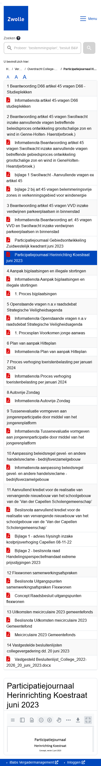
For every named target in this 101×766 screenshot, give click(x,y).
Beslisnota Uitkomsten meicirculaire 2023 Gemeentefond (46, 623)
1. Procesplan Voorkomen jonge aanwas (49, 333)
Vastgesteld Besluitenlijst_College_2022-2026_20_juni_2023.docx (46, 662)
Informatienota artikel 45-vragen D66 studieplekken (42, 103)
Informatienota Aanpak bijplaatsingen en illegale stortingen (45, 282)
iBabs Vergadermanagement (32, 762)
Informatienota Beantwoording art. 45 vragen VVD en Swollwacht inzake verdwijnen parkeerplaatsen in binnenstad (49, 226)
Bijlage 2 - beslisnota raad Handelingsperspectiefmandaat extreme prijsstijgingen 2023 (41, 557)
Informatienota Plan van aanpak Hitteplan (50, 352)
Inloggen (74, 762)
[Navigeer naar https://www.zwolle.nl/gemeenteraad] (16, 18)
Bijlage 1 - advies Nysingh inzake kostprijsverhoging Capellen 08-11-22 (39, 539)
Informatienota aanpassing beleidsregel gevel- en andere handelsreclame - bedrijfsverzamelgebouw (44, 474)
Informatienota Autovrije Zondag (42, 401)
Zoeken (9, 38)
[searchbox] (42, 48)
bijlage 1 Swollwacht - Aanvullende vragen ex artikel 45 (50, 178)
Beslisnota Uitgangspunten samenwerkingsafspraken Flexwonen (38, 584)
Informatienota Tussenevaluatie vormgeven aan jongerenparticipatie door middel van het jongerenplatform (47, 437)
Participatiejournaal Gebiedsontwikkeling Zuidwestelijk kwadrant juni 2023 (46, 243)
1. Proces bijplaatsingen (35, 294)
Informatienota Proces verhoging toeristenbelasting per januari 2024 (38, 379)
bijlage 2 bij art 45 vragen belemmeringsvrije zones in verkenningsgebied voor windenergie (49, 192)
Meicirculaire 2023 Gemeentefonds (45, 635)
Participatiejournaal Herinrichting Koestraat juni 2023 (47, 258)
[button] (89, 48)
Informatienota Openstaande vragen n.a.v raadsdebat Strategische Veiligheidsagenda (46, 321)
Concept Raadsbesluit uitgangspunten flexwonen (43, 599)
